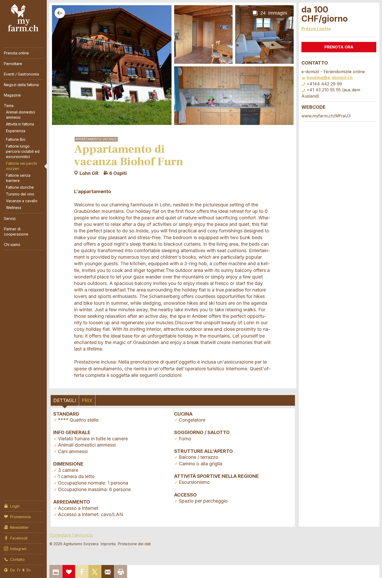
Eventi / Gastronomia (21, 74)
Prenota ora (338, 47)
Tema (9, 105)
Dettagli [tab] (64, 400)
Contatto (17, 559)
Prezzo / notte (316, 28)
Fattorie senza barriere (18, 178)
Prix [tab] (87, 400)
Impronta (108, 544)
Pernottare (13, 63)
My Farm (23, 18)
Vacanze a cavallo (21, 201)
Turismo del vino (20, 194)
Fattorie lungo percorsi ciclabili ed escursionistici (22, 151)
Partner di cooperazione (16, 231)
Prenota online (16, 53)
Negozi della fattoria (21, 84)
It (23, 570)
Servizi (10, 218)
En (29, 570)
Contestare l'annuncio (71, 535)
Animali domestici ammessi (20, 114)
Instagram (18, 549)
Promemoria (20, 517)
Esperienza (15, 131)
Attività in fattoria (20, 124)
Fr (19, 570)
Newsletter (19, 527)
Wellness (13, 207)
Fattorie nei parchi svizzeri (21, 166)
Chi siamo (12, 244)
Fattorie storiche (20, 187)
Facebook (19, 538)
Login (14, 506)
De (12, 570)
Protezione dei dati (134, 544)
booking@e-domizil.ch (330, 77)
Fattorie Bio (15, 139)
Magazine (12, 95)
